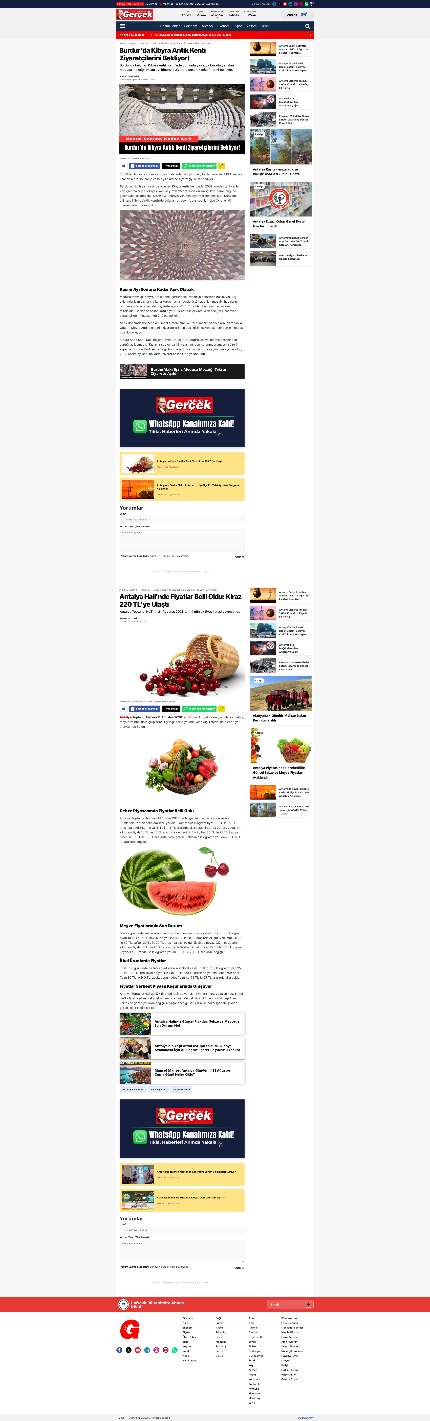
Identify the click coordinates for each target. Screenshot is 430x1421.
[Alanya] (281, 693)
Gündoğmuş (256, 1355)
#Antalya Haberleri (133, 1089)
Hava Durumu (289, 1355)
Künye (285, 1360)
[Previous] (151, 35)
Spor (185, 1341)
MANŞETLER (151, 4)
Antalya (145, 589)
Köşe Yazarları (290, 1318)
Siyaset (187, 1332)
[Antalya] (281, 147)
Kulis (185, 1322)
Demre (253, 1332)
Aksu (251, 1322)
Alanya (253, 1327)
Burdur (145, 43)
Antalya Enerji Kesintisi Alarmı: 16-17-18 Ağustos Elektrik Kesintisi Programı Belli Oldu (293, 49)
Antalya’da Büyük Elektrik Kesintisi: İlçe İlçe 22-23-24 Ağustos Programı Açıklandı (294, 792)
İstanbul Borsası (290, 1332)
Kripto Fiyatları (290, 1346)
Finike (252, 1346)
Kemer (253, 1369)
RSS (122, 1417)
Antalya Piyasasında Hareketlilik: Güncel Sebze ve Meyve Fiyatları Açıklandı (279, 773)
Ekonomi (188, 1327)
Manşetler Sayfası (292, 1327)
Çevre (219, 1355)
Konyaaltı (254, 1379)
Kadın (186, 1355)
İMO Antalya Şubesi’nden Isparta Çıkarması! (293, 257)
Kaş (251, 1365)
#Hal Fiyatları (158, 1089)
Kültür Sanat (190, 1360)
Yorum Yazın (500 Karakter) (135, 526)
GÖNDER (239, 557)
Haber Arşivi (288, 1374)
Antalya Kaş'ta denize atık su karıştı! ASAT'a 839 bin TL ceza (294, 810)
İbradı (252, 1360)
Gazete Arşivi (289, 1379)
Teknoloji (221, 1346)
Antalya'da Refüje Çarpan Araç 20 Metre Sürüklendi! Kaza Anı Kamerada (294, 241)
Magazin (221, 1341)
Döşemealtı (256, 1337)
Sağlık (219, 1318)
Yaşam (187, 1346)
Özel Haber (189, 1337)
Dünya (219, 1337)
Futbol (219, 1351)
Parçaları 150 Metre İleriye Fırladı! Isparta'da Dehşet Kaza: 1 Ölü (294, 119)
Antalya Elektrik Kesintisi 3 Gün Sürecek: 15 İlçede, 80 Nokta (293, 84)
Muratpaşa (255, 1398)
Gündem (188, 1318)
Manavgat (255, 1393)
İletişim (285, 1365)
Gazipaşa (254, 1351)
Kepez (252, 1374)
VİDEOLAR (168, 4)
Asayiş (219, 1327)
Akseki (252, 1318)
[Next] (310, 35)
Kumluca (254, 1388)
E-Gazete (256, 4)
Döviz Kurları (289, 1337)
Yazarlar (266, 4)
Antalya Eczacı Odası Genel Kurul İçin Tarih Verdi (186, 34)
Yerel (186, 1351)
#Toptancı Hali (181, 1089)
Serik (252, 1402)
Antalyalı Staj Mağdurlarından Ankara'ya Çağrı (288, 102)
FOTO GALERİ (186, 4)
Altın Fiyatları (289, 1341)
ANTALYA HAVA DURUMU (207, 4)
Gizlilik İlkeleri (289, 1369)
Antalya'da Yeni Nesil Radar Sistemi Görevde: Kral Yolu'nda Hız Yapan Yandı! (293, 67)
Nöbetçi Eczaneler (292, 1351)
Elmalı (252, 1341)
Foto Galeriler (289, 1322)
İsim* (123, 513)
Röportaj (221, 1332)
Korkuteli (254, 1384)
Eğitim (219, 1322)
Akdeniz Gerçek (128, 43)
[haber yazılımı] (306, 1417)
